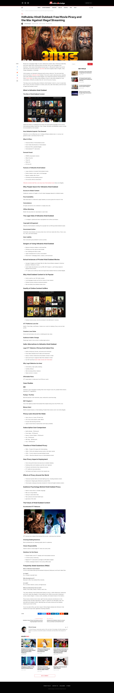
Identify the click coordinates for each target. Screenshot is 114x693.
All (22, 13)
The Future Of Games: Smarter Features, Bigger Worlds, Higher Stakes (43, 668)
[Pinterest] (17, 78)
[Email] (17, 81)
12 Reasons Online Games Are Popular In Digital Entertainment (43, 650)
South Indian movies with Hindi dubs (43, 359)
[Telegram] (17, 75)
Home (22, 10)
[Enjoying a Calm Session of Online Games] (61, 661)
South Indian (29, 78)
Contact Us (88, 2)
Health (60, 7)
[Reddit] (17, 72)
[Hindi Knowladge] (57, 3)
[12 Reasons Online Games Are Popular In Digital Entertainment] (44, 643)
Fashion (54, 7)
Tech (75, 7)
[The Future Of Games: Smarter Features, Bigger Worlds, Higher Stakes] (44, 661)
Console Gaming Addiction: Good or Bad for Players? (85, 86)
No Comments (42, 23)
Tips (71, 7)
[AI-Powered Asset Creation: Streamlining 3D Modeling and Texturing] (74, 79)
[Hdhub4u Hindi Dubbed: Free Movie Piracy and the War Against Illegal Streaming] (57, 43)
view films (42, 68)
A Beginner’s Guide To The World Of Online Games (27, 667)
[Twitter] (17, 69)
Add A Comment (44, 675)
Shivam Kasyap (28, 23)
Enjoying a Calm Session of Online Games (60, 667)
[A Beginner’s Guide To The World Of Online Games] (28, 661)
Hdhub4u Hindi (35, 75)
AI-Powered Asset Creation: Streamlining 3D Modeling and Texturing (85, 79)
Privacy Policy (47, 685)
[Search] (92, 7)
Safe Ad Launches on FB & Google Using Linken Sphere (85, 92)
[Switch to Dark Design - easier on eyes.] (90, 7)
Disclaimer (62, 685)
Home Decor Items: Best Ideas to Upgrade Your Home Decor (85, 72)
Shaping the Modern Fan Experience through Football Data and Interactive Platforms (28, 650)
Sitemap (68, 685)
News (39, 7)
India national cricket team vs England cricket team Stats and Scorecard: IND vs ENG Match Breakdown (61, 650)
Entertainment (46, 7)
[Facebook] (17, 67)
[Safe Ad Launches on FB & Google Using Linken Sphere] (74, 93)
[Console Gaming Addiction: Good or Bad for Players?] (74, 87)
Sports (66, 7)
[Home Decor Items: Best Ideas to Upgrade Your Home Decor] (74, 73)
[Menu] (22, 7)
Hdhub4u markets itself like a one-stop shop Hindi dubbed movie (38, 182)
